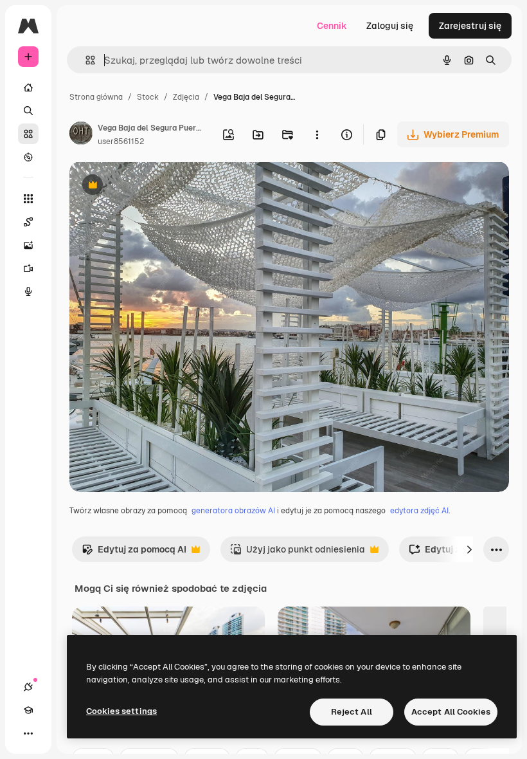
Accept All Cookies (450, 711)
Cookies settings (121, 711)
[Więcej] (28, 733)
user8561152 (121, 141)
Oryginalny (158, 186)
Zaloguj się (389, 26)
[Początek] (28, 87)
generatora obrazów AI (233, 511)
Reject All (351, 711)
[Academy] (28, 710)
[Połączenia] (28, 687)
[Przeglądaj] (28, 157)
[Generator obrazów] (28, 245)
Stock (148, 97)
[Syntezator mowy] (28, 291)
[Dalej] (469, 549)
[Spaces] (28, 222)
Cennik (332, 26)
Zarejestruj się (470, 26)
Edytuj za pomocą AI (134, 553)
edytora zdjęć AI (419, 511)
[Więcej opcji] (317, 134)
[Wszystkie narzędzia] (28, 198)
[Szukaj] (28, 110)
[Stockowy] (28, 133)
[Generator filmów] (28, 268)
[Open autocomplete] (85, 60)
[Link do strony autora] (81, 135)
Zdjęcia (186, 97)
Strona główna (96, 97)
